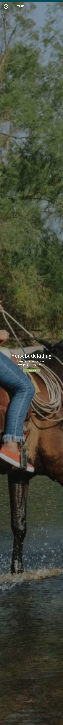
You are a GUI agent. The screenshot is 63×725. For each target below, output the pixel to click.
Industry (31, 1)
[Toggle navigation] (58, 6)
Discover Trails (31, 370)
